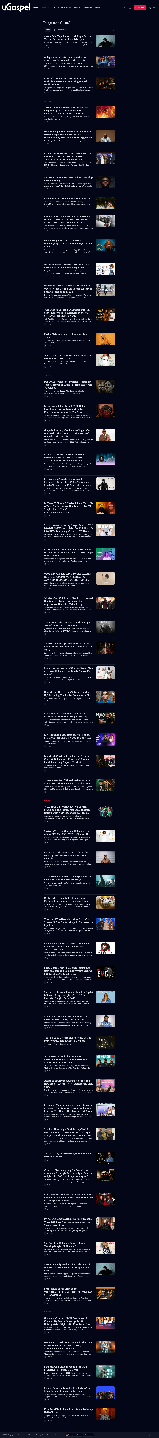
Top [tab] (54, 30)
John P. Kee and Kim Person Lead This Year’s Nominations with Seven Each (67, 742)
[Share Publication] (130, 7)
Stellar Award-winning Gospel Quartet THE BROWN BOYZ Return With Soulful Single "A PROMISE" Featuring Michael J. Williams (68, 528)
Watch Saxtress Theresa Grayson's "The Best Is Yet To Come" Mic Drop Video (66, 266)
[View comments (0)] (61, 50)
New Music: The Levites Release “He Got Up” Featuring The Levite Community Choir (68, 694)
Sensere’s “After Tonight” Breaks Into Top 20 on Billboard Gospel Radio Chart (67, 1389)
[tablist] (56, 29)
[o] (105, 1042)
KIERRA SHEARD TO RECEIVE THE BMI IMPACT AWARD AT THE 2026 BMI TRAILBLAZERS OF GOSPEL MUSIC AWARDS (65, 457)
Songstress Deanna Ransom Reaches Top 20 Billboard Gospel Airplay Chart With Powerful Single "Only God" (68, 995)
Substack (135, 1435)
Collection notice (52, 1435)
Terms (44, 1435)
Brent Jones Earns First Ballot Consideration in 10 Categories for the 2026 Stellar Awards (68, 1291)
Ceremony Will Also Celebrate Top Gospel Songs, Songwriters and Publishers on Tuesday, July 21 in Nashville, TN (68, 465)
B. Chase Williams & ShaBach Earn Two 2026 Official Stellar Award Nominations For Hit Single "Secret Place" (68, 506)
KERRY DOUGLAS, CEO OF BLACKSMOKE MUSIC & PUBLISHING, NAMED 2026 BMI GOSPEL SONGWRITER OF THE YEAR (67, 219)
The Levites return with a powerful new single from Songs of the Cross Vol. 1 (68, 699)
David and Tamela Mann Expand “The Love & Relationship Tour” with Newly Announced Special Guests (68, 1345)
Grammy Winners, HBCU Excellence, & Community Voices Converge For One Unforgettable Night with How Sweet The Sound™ (67, 1321)
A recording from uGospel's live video (59, 1044)
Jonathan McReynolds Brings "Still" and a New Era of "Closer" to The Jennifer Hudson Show (68, 1083)
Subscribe (139, 8)
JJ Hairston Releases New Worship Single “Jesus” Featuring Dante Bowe (67, 624)
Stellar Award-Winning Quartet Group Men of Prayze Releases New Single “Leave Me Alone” (68, 671)
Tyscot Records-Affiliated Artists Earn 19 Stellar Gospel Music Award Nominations (67, 782)
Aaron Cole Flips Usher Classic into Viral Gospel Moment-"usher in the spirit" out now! (67, 1267)
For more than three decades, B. (57, 512)
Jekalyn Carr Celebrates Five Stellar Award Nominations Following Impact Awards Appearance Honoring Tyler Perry (68, 601)
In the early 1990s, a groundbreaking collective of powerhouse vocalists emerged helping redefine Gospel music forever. (66, 817)
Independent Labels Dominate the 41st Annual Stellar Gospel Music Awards (65, 59)
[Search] (125, 7)
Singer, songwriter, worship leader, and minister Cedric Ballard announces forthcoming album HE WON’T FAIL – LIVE (68, 721)
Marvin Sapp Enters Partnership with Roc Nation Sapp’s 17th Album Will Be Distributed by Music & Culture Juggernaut (68, 134)
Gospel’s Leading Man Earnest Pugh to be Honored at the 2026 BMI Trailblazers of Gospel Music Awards (67, 433)
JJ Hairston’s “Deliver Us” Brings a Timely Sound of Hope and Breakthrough (67, 878)
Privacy (38, 1435)
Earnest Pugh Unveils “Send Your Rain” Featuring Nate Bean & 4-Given (66, 1368)
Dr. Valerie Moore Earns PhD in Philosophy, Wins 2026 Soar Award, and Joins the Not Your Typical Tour (68, 1221)
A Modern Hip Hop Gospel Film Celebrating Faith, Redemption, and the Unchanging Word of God (64, 392)
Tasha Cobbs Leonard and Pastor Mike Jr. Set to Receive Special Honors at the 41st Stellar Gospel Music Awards (67, 312)
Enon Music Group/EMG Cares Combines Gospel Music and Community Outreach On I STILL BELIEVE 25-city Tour (68, 970)
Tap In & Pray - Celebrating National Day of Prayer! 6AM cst (68, 1155)
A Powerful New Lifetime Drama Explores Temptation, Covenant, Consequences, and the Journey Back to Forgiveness (65, 1205)
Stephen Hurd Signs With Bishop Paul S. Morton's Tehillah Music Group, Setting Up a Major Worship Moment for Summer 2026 (68, 1132)
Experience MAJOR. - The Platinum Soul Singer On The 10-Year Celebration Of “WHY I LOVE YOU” (66, 946)
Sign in (152, 8)
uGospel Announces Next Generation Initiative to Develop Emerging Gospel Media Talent (65, 81)
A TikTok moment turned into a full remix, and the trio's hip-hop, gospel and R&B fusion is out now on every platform (68, 43)
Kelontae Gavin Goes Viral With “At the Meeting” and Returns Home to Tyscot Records (66, 855)
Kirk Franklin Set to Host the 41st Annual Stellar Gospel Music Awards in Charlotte (67, 736)
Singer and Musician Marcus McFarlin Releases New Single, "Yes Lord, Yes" (65, 1018)
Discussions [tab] (62, 30)
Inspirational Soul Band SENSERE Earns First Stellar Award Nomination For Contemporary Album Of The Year (66, 409)
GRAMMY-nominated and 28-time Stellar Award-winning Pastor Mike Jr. (67, 341)
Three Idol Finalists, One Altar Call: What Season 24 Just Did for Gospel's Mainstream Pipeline (68, 922)
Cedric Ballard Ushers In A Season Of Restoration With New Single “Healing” (66, 715)
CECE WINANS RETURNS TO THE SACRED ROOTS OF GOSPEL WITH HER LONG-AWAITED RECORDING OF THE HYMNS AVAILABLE (67, 576)
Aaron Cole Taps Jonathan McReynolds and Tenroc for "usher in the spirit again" (68, 38)
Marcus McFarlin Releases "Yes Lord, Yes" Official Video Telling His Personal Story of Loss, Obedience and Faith (68, 288)
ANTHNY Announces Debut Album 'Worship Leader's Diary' (68, 179)
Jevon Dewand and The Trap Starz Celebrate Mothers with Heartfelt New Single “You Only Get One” (66, 1059)
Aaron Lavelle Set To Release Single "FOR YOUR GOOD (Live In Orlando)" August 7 (68, 118)
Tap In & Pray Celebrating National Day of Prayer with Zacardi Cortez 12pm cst (67, 1039)
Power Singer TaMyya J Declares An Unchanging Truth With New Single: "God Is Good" (68, 243)
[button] (35, 7)
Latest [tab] (48, 30)
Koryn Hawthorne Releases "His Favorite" (67, 198)
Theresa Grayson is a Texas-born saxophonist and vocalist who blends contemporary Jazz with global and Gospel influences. (67, 838)
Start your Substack (75, 1435)
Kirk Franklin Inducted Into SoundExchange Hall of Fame (68, 1411)
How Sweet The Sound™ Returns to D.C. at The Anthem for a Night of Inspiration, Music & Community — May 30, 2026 (68, 1328)
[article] (79, 43)
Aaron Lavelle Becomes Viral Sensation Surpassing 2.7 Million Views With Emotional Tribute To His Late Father (66, 110)
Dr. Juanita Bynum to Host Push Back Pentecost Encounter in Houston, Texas (66, 899)
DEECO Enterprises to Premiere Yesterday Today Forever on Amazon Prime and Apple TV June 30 (68, 384)
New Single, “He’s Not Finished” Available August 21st (65, 141)
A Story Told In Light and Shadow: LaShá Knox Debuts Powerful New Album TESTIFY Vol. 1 (68, 646)
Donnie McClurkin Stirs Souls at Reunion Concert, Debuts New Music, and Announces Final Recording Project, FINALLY (68, 759)
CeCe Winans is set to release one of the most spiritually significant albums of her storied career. (66, 584)
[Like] (45, 191)
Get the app (89, 1435)
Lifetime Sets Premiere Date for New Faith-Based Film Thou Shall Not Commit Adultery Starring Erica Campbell (68, 1197)
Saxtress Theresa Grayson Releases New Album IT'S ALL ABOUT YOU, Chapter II (67, 833)
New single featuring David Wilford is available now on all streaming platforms (67, 884)
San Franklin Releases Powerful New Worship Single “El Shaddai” (65, 1245)
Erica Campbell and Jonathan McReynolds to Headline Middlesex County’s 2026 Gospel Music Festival (68, 552)
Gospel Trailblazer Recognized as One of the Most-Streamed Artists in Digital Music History (68, 1416)
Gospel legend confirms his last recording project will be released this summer (66, 766)
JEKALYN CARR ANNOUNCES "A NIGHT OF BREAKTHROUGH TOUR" (67, 357)
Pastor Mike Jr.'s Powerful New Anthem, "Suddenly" (66, 335)
